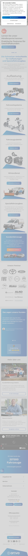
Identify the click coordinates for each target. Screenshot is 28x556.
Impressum (18, 23)
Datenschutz (10, 23)
